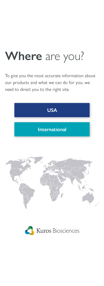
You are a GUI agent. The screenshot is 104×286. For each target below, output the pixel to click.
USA (52, 110)
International (52, 129)
